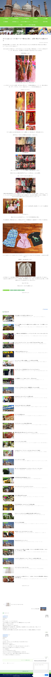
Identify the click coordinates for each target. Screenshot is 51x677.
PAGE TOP (25, 671)
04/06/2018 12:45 (5, 616)
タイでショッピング (6, 290)
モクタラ (19, 290)
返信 (47, 632)
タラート (15, 290)
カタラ (12, 290)
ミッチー (4, 615)
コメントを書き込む (25, 660)
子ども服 (23, 290)
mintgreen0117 (5, 634)
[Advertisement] (25, 300)
